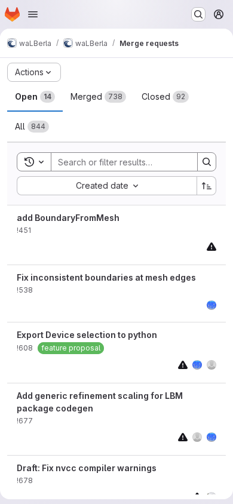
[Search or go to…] (198, 14)
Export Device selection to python (87, 335)
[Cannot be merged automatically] (211, 246)
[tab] (35, 97)
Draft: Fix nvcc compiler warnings (87, 468)
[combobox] (107, 185)
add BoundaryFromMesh (68, 218)
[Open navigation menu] (32, 14)
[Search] (206, 161)
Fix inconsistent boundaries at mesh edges (106, 277)
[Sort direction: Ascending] (206, 185)
